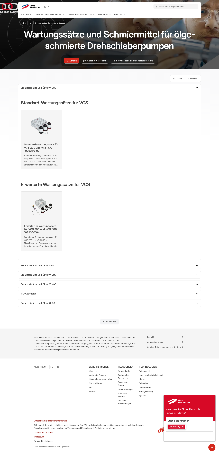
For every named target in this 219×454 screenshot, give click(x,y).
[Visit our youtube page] (58, 367)
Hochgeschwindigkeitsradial (151, 375)
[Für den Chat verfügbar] (211, 447)
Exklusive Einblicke (122, 395)
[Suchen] (156, 6)
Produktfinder (124, 371)
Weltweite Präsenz (97, 375)
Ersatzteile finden (122, 384)
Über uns (93, 371)
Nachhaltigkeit (95, 383)
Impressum (39, 436)
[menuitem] (26, 14)
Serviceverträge (125, 389)
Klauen (142, 379)
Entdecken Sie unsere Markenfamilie (50, 420)
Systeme (143, 395)
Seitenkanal (144, 371)
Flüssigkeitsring (146, 391)
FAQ (91, 387)
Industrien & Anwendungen (124, 402)
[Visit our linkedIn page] (51, 367)
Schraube (143, 383)
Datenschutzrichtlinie (43, 432)
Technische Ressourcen (123, 376)
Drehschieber (145, 387)
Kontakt (92, 391)
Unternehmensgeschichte (100, 379)
